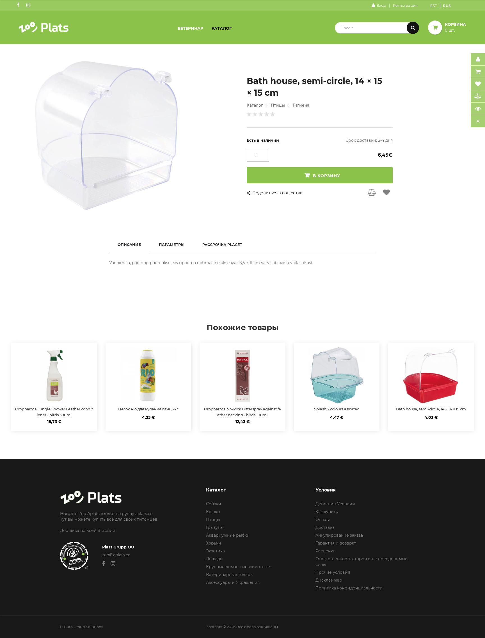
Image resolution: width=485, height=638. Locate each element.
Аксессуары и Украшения (233, 582)
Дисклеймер (328, 580)
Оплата (322, 519)
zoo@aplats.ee (116, 554)
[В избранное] (386, 192)
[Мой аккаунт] (478, 59)
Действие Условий (335, 503)
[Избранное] (478, 84)
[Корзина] (478, 72)
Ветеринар (190, 28)
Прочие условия (332, 572)
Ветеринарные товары (229, 574)
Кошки (213, 511)
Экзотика (215, 551)
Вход (381, 5)
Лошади (214, 558)
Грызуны (214, 527)
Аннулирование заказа (339, 535)
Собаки (213, 503)
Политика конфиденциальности (349, 588)
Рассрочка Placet (222, 244)
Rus (447, 6)
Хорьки (213, 543)
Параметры (171, 244)
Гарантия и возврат (335, 543)
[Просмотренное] (478, 109)
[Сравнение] (478, 96)
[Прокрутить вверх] (478, 121)
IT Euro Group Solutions (81, 627)
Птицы (213, 519)
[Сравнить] (372, 192)
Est (433, 6)
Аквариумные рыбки (228, 535)
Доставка (325, 527)
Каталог (222, 28)
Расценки (325, 551)
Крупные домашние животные (238, 566)
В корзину (326, 175)
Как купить (326, 511)
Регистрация (405, 5)
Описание (129, 244)
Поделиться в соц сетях (277, 192)
